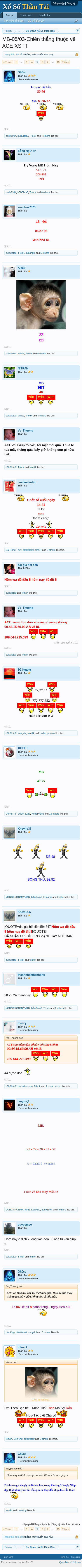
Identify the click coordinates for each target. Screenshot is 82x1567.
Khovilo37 (24, 828)
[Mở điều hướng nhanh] (77, 30)
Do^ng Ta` (11, 813)
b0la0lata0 (22, 136)
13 (58, 62)
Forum (10, 15)
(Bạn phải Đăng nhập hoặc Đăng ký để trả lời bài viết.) (51, 1524)
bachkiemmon (25, 1086)
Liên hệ (65, 1557)
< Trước (7, 62)
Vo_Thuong (25, 430)
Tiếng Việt (7, 1557)
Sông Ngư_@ (27, 150)
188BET (23, 748)
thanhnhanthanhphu (31, 974)
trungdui (22, 733)
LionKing (35, 1209)
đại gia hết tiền (28, 565)
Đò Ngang (24, 669)
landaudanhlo (27, 482)
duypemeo (25, 1224)
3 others (46, 1332)
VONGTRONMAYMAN (18, 897)
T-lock (33, 136)
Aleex (21, 267)
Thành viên (26, 15)
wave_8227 (24, 813)
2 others (51, 550)
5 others (44, 253)
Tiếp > (65, 62)
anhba (21, 353)
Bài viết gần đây (36, 20)
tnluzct (22, 1347)
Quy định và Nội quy (70, 1562)
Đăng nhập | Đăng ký (64, 3)
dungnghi (30, 253)
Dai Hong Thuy (14, 550)
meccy (22, 1023)
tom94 (33, 467)
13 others (54, 813)
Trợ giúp (75, 1557)
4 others (45, 136)
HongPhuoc (37, 813)
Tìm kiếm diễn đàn (13, 20)
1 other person (47, 733)
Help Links (44, 15)
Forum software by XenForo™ (17, 1562)
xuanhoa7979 (26, 207)
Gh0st (22, 72)
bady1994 (11, 136)
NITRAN (23, 368)
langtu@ (23, 1101)
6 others (45, 192)
